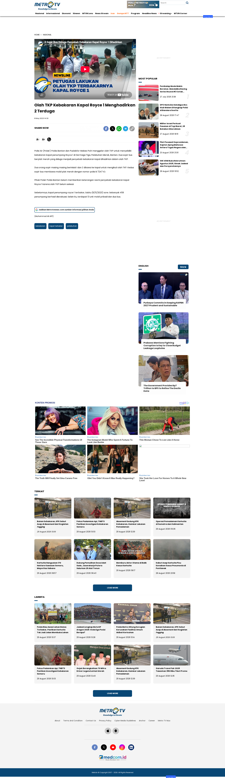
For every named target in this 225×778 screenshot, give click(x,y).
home (37, 34)
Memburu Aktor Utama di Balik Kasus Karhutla (131, 564)
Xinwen (76, 13)
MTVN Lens (87, 13)
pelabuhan (72, 226)
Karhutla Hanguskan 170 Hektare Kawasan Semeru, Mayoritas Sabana (50, 566)
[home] (112, 711)
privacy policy (105, 720)
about (57, 720)
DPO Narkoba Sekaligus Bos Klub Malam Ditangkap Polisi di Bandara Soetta (174, 108)
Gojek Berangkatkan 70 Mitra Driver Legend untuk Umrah (91, 669)
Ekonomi (66, 13)
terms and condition (73, 720)
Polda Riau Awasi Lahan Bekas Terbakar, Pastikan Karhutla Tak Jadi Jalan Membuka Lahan (52, 630)
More (183, 267)
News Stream (101, 13)
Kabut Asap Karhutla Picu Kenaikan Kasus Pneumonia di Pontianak (171, 566)
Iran (113, 13)
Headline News (149, 13)
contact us (91, 720)
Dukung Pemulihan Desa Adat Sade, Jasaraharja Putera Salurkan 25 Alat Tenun (91, 566)
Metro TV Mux (164, 720)
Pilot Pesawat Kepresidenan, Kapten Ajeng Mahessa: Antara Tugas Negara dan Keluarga (174, 146)
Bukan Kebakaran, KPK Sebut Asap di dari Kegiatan (52, 524)
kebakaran (40, 226)
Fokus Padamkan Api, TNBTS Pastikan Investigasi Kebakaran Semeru (92, 524)
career (152, 720)
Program (135, 13)
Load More (112, 587)
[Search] (187, 2)
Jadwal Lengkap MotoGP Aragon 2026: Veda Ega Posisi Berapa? (91, 630)
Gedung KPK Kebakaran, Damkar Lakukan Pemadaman (130, 524)
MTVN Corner (180, 13)
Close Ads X (208, 17)
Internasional (53, 13)
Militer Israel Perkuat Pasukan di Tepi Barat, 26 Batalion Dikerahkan (172, 126)
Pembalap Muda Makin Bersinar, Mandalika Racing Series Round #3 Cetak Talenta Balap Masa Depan (173, 90)
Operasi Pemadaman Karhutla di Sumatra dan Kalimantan (171, 522)
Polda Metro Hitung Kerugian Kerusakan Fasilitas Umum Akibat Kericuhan (130, 630)
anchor (142, 720)
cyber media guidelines (125, 720)
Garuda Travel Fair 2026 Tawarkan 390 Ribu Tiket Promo (171, 669)
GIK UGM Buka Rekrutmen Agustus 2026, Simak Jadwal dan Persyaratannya (174, 163)
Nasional (39, 13)
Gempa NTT (123, 13)
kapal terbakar (56, 226)
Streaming (165, 13)
